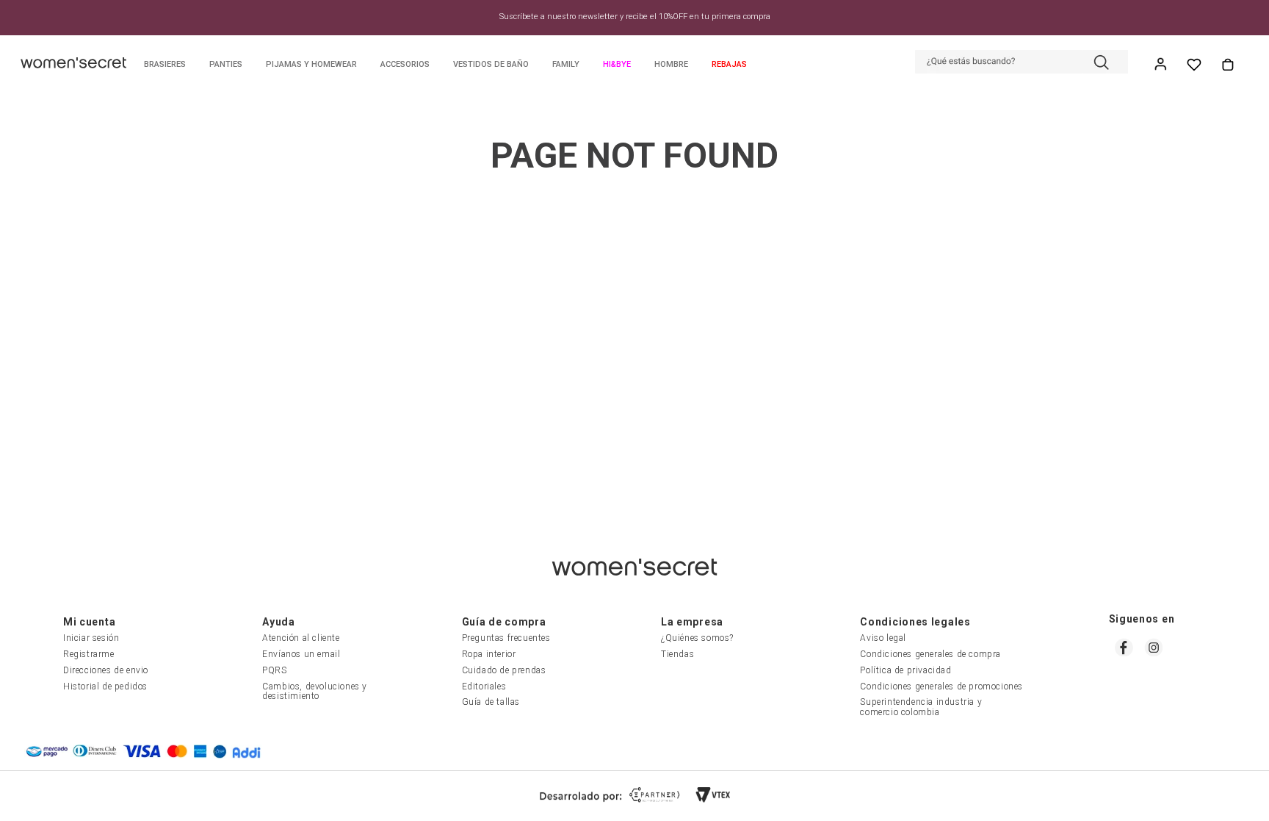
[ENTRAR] (1162, 64)
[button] (1021, 63)
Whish (1194, 64)
